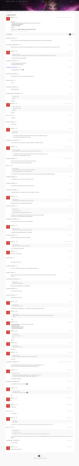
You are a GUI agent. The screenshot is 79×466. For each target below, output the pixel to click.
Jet (9, 165)
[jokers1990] (9, 73)
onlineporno (15, 361)
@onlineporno (15, 373)
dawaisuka (14, 189)
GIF (21, 324)
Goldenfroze (15, 67)
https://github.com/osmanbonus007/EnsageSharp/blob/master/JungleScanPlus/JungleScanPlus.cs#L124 (32, 424)
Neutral (27, 31)
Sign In (35, 458)
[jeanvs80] (8, 288)
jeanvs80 (13, 288)
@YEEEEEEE (57, 47)
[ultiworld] (8, 38)
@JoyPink (14, 282)
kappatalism (15, 218)
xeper (11, 257)
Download (24, 1)
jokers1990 (14, 73)
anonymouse (15, 44)
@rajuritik (14, 131)
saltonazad (14, 86)
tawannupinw (15, 278)
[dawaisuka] (8, 189)
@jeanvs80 (14, 304)
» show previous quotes (16, 108)
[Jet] (7, 165)
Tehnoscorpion (17, 93)
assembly (18, 31)
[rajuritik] (8, 121)
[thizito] (8, 80)
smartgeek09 (15, 440)
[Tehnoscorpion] (9, 93)
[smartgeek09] (9, 440)
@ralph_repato (15, 149)
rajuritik (12, 121)
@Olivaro (14, 314)
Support (20, 1)
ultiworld (13, 38)
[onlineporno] (9, 361)
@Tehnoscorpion (15, 106)
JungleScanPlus (23, 31)
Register (40, 458)
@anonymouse (15, 54)
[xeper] (7, 257)
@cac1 (13, 420)
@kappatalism (15, 228)
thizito (11, 80)
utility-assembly (14, 31)
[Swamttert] (8, 60)
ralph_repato (15, 140)
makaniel (13, 158)
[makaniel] (8, 158)
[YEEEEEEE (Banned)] (8, 19)
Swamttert (14, 60)
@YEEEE (12, 161)
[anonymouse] (9, 44)
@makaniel (14, 168)
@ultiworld (14, 199)
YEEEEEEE (12, 17)
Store (17, 1)
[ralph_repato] (9, 140)
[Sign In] (61, 1)
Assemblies (13, 1)
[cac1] (7, 115)
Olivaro (12, 272)
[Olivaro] (8, 272)
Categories (8, 1)
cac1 (10, 115)
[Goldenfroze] (9, 67)
